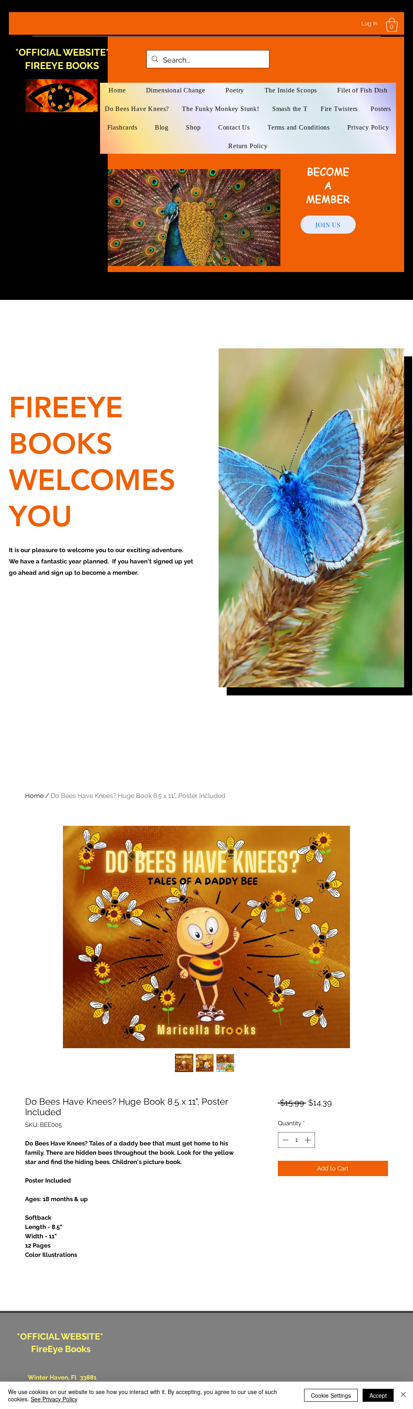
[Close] (403, 1395)
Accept (378, 1395)
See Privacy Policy (54, 1399)
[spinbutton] (296, 1140)
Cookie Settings (331, 1395)
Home (34, 796)
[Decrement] (284, 1140)
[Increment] (308, 1140)
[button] (392, 25)
